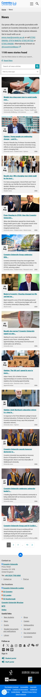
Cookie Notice (15, 692)
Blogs (26, 617)
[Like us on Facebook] (3, 646)
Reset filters (8, 61)
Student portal (10, 658)
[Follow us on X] (8, 645)
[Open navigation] (31, 4)
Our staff (27, 629)
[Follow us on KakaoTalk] (12, 649)
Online (4, 610)
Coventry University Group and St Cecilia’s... (20, 526)
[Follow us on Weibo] (37, 645)
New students (9, 617)
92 (27, 545)
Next (33, 545)
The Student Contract (12, 687)
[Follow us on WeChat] (33, 645)
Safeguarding (29, 625)
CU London (7, 595)
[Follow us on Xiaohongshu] (3, 649)
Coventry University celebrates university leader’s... (19, 490)
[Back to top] (20, 555)
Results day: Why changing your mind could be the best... (20, 177)
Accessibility (24, 687)
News (6, 621)
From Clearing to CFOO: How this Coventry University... (20, 216)
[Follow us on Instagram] (16, 646)
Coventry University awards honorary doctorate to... (18, 450)
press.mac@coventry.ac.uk (13, 37)
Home (4, 10)
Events (6, 625)
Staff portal (9, 662)
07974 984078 (15, 41)
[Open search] (37, 4)
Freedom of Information (20, 689)
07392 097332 (28, 41)
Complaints (28, 637)
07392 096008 (8, 44)
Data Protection (21, 694)
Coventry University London (13, 588)
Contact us (7, 579)
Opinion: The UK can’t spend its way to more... (18, 372)
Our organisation (30, 633)
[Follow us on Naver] (8, 649)
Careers (26, 621)
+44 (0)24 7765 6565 (13, 576)
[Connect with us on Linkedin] (20, 646)
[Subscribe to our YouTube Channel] (12, 646)
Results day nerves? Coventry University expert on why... (19, 332)
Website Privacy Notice (29, 692)
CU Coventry (7, 592)
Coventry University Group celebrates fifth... (18, 256)
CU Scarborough (9, 599)
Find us (26, 579)
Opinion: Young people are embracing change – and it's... (18, 138)
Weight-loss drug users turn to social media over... (20, 98)
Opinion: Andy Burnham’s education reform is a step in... (20, 411)
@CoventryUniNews (10, 47)
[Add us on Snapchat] (24, 646)
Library (6, 635)
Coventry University (10, 564)
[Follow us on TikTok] (29, 645)
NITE (3, 606)
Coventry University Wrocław (12, 603)
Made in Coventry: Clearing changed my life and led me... (20, 295)
